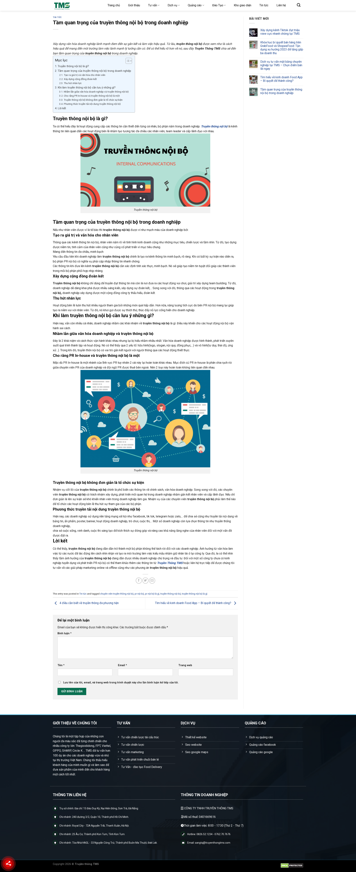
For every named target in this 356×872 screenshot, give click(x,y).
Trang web (185, 665)
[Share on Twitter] (145, 581)
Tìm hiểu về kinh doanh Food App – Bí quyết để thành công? (193, 603)
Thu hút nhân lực (73, 83)
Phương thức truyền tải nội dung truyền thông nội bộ (92, 103)
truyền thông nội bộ (170, 593)
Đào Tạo (217, 5)
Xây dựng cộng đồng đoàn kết (80, 79)
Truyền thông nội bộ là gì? (73, 66)
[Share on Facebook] (139, 581)
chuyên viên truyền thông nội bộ (117, 593)
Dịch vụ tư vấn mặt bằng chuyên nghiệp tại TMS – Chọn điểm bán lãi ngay (281, 65)
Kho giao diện (242, 5)
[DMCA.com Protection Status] (292, 865)
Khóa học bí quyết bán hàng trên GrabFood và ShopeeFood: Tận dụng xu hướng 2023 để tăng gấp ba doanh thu (281, 48)
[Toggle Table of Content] (127, 61)
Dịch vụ (172, 5)
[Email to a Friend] (152, 581)
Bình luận (64, 633)
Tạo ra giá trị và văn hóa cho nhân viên (84, 74)
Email (122, 665)
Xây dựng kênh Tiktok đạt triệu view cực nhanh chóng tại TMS (279, 31)
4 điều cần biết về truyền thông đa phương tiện (89, 603)
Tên (61, 665)
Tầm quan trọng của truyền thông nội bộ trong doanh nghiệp (94, 71)
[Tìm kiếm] (298, 5)
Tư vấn (152, 5)
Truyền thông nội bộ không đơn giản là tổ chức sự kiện (93, 99)
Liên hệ (281, 5)
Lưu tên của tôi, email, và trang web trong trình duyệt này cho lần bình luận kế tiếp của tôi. (121, 682)
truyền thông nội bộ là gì (194, 593)
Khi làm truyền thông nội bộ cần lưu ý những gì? (87, 87)
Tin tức (263, 5)
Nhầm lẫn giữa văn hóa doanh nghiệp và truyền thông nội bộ (96, 91)
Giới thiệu (134, 5)
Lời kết (62, 108)
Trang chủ (114, 5)
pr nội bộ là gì (152, 593)
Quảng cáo (195, 5)
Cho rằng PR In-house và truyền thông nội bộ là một (92, 95)
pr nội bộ (139, 593)
